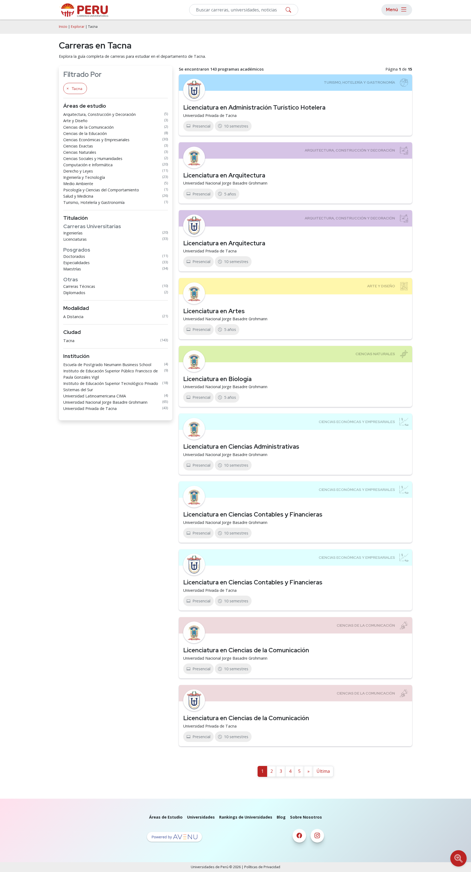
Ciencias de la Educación (85, 133)
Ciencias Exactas (78, 146)
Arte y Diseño (75, 120)
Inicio (63, 26)
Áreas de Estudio (166, 817)
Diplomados (74, 292)
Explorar (77, 26)
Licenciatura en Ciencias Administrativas (241, 446)
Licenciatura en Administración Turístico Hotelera (254, 107)
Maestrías (72, 268)
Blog (281, 817)
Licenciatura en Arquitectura (224, 175)
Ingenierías (73, 233)
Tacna (68, 340)
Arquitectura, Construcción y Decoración (99, 114)
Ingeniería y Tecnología (84, 177)
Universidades (201, 817)
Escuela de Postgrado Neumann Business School (107, 364)
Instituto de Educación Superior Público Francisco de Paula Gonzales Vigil (110, 374)
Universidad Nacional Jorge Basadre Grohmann (105, 402)
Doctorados (74, 256)
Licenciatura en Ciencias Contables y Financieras (252, 514)
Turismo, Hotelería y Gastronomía (94, 202)
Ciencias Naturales (79, 152)
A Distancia (73, 316)
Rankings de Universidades (245, 817)
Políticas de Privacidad (262, 867)
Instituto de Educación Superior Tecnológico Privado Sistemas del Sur (110, 386)
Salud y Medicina (78, 196)
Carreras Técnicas (79, 286)
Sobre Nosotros (306, 817)
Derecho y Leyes (78, 171)
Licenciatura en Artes (214, 311)
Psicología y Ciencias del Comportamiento (101, 189)
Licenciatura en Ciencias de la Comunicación (246, 650)
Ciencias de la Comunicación (88, 127)
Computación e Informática (88, 164)
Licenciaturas (75, 239)
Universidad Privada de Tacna (90, 408)
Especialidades (76, 262)
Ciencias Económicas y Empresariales (96, 139)
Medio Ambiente (78, 183)
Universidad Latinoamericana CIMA (94, 396)
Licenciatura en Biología (217, 379)
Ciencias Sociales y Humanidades (92, 158)
